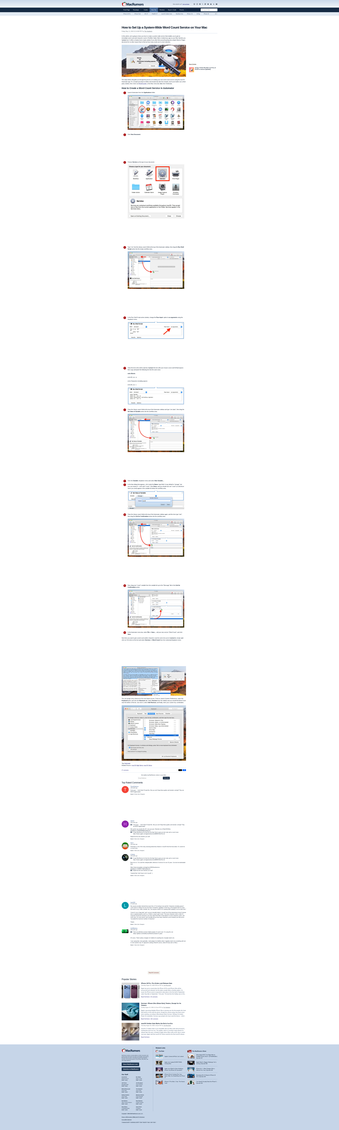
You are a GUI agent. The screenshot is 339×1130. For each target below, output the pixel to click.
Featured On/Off (125, 1122)
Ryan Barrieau (139, 1100)
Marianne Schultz (140, 1094)
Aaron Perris (139, 1106)
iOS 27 (146, 14)
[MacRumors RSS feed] (214, 4)
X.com (126, 1079)
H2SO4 (132, 821)
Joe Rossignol (167, 985)
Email (123, 1079)
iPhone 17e (190, 14)
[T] (125, 792)
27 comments (125, 770)
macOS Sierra (148, 765)
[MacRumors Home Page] (133, 4)
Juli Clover (124, 1082)
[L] (125, 908)
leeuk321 (132, 902)
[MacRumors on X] (202, 4)
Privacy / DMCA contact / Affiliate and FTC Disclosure (133, 1117)
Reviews (162, 10)
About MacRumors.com (130, 1064)
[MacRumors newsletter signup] (216, 4)
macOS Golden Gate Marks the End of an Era (157, 1023)
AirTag (198, 14)
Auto (149, 1122)
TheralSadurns (134, 786)
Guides (146, 10)
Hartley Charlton (125, 1094)
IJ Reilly (132, 854)
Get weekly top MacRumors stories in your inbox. (153, 775)
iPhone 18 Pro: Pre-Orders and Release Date (156, 983)
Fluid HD (144, 1122)
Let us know (186, 4)
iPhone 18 (206, 14)
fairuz (132, 842)
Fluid (141, 1122)
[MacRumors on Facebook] (200, 4)
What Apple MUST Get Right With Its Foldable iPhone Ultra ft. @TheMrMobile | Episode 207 (206, 1056)
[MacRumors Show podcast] (194, 4)
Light (151, 1122)
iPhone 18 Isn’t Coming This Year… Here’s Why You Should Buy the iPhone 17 (175, 1076)
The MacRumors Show (199, 1051)
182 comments (154, 1019)
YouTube (161, 1051)
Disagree (142, 794)
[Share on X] (180, 770)
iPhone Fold (137, 14)
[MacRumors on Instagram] (197, 4)
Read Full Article (145, 997)
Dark (154, 1122)
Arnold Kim (124, 1077)
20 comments (154, 997)
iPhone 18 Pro (127, 14)
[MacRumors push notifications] (211, 4)
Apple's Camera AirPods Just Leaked (174, 1056)
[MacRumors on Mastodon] (205, 4)
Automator (127, 763)
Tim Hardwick (148, 31)
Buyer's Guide (172, 10)
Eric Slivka (138, 1077)
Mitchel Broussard (126, 1088)
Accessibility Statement (127, 1119)
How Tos (153, 10)
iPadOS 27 (154, 14)
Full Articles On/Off (135, 1122)
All (216, 14)
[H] (125, 827)
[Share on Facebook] (184, 770)
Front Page (126, 10)
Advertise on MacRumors (131, 1069)
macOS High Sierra (137, 765)
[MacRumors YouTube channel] (208, 4)
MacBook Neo (179, 14)
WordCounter (142, 83)
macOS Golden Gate (166, 14)
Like (139, 794)
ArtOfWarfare (133, 928)
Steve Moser (124, 1106)
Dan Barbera (124, 1100)
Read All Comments (154, 972)
